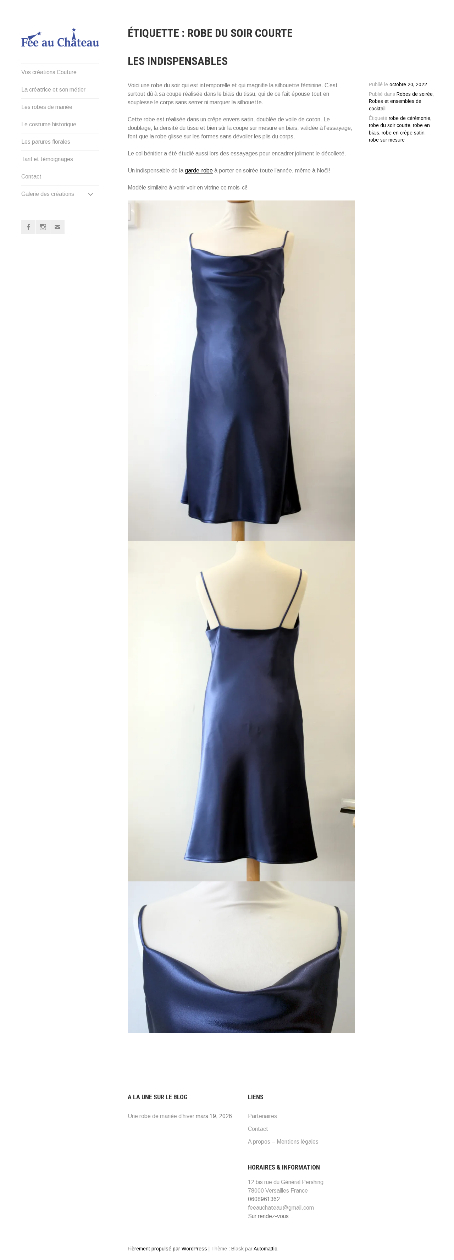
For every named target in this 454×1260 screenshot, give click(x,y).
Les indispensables (178, 61)
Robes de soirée (415, 94)
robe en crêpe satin (403, 133)
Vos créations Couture (49, 72)
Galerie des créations (47, 194)
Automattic (265, 1248)
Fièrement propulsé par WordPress (167, 1248)
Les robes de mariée (46, 107)
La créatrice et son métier (53, 90)
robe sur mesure (387, 140)
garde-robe (199, 170)
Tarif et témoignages (47, 159)
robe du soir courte (389, 125)
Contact (31, 177)
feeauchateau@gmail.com (281, 1208)
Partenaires (262, 1116)
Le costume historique (48, 124)
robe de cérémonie (409, 118)
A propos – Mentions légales (283, 1142)
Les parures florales (45, 142)
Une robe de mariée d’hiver (161, 1116)
